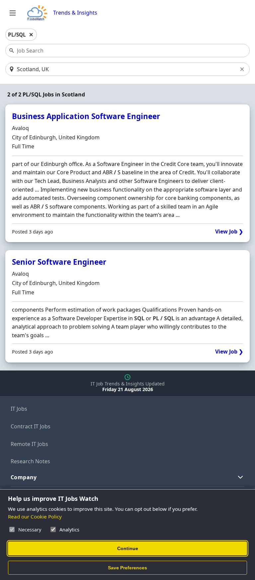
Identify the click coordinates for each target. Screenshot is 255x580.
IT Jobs (19, 408)
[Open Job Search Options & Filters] (12, 13)
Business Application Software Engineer (86, 116)
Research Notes (30, 461)
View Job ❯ (229, 231)
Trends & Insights (75, 13)
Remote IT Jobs (29, 444)
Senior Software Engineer (59, 262)
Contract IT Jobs (30, 426)
